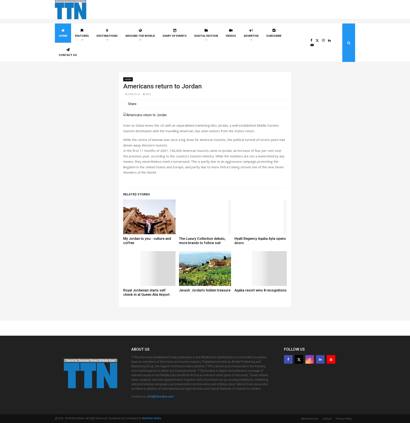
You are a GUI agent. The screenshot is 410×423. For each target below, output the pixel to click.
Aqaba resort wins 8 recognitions (260, 290)
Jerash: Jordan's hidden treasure (204, 290)
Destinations (107, 36)
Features (82, 36)
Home (63, 36)
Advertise (251, 36)
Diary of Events (175, 36)
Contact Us (68, 55)
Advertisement (310, 418)
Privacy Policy (344, 418)
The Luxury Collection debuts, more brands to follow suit (202, 241)
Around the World (140, 36)
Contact (327, 418)
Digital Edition (206, 36)
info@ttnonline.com (160, 396)
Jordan (128, 79)
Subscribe (273, 36)
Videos (231, 36)
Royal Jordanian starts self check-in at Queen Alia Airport (146, 292)
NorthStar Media (151, 418)
